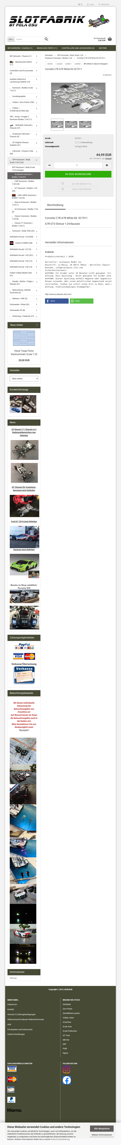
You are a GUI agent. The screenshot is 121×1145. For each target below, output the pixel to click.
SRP (64, 1044)
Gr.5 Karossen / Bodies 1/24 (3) (25, 210)
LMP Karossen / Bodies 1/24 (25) (23, 182)
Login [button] (91, 4)
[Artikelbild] (78, 95)
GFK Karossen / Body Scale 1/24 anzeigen (23, 168)
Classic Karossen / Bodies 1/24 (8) (24, 217)
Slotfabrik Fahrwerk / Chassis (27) (21, 126)
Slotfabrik (67, 1004)
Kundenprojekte (19, 96)
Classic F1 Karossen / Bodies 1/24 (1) (22, 224)
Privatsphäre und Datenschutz (19, 1029)
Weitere (103, 48)
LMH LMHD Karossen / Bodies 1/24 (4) (24, 196)
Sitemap (13, 978)
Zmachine (67, 1022)
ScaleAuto (107, 75)
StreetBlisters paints (71, 1013)
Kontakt (10, 1009)
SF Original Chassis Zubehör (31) (19, 143)
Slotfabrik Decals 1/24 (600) (21, 237)
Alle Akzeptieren (102, 1128)
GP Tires (66, 1035)
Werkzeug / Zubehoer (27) (23, 316)
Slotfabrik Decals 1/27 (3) (20, 249)
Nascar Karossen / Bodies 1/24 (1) (24, 203)
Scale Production (70, 1031)
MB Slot (66, 1040)
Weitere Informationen (102, 1135)
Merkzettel (104, 4)
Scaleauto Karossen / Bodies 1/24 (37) (22, 175)
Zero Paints (67, 1009)
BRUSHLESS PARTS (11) (47, 48)
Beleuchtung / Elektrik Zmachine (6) (20, 291)
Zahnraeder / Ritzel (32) (19, 304)
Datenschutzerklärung (60, 1139)
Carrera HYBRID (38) (23, 243)
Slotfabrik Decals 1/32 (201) (21, 255)
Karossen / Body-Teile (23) (23, 231)
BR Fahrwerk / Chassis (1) (20, 48)
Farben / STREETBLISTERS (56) (19, 109)
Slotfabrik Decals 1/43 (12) (21, 261)
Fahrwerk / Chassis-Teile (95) (21, 152)
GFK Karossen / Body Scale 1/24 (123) (20, 160)
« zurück (58, 64)
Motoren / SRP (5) (19, 298)
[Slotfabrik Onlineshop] (60, 20)
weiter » (68, 64)
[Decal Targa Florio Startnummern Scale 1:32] (24, 338)
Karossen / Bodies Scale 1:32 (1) (21, 89)
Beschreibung (55, 205)
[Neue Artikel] (37, 325)
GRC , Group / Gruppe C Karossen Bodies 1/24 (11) (21, 117)
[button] (80, 4)
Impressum (12, 1004)
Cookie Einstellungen (16, 1034)
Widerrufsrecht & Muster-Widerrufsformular (25, 1019)
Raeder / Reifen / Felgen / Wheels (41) (22, 282)
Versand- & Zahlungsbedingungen (21, 1014)
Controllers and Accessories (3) (78, 48)
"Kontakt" (24, 730)
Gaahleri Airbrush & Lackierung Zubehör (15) (20, 80)
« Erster (49, 64)
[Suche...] (46, 39)
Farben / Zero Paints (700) (23, 102)
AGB (9, 1024)
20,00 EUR (24, 360)
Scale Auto (67, 1026)
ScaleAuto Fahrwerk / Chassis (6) (20, 135)
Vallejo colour (68, 1018)
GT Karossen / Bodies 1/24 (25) (24, 189)
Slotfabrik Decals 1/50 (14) (21, 267)
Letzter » (78, 64)
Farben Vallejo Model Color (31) (21, 274)
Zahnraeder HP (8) (17, 310)
